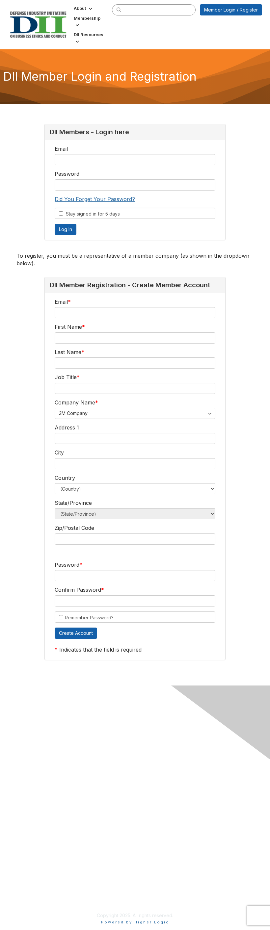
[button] (83, 8)
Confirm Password (78, 589)
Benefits (26, 817)
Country (65, 478)
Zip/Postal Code (74, 528)
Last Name (68, 352)
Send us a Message (39, 899)
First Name (68, 326)
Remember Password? (89, 617)
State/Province (73, 503)
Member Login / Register (231, 10)
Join (22, 811)
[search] (119, 9)
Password (67, 173)
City (59, 452)
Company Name (75, 402)
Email (61, 148)
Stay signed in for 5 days (91, 214)
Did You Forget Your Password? (95, 199)
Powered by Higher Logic (135, 922)
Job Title (66, 377)
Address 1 (67, 427)
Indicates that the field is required (100, 649)
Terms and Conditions (41, 861)
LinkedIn (26, 768)
